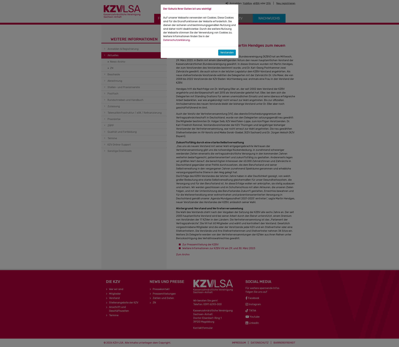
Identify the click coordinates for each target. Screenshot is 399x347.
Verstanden (227, 52)
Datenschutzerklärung (176, 40)
